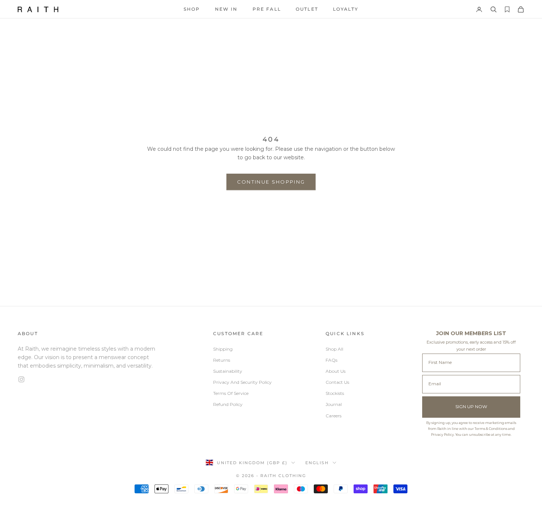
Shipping (223, 349)
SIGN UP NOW (471, 406)
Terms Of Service (231, 393)
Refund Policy (228, 404)
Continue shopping (271, 182)
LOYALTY (345, 9)
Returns (221, 360)
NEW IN (226, 9)
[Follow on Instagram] (88, 379)
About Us (335, 371)
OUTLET (307, 9)
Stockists (335, 393)
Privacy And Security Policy (242, 382)
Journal (334, 404)
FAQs (331, 360)
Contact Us (337, 382)
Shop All (334, 349)
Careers (333, 415)
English (317, 462)
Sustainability (227, 371)
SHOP (192, 9)
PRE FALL (267, 9)
